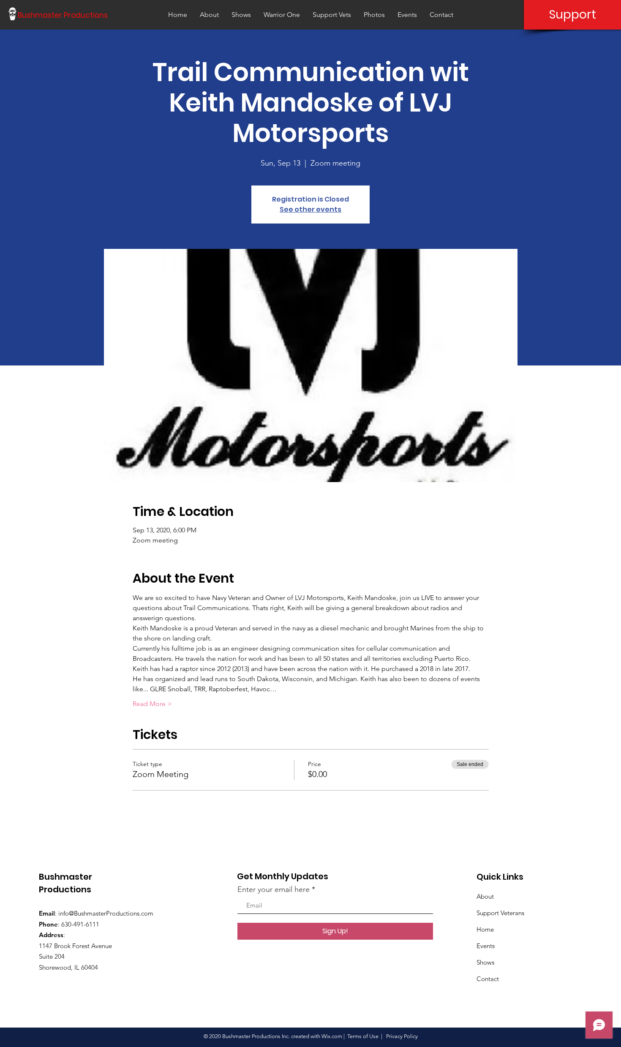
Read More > (152, 704)
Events (486, 946)
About (485, 896)
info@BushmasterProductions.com (105, 913)
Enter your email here (273, 889)
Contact (488, 979)
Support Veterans (500, 913)
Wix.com (331, 1036)
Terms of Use (363, 1036)
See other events (310, 209)
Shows (485, 962)
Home (485, 929)
